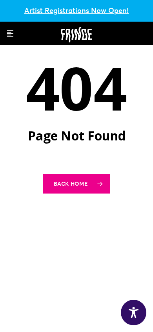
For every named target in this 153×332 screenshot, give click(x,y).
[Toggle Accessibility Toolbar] (133, 312)
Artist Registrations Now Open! (76, 10)
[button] (10, 33)
